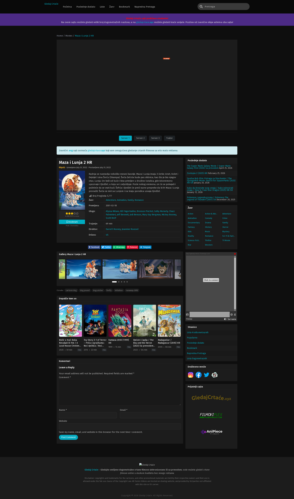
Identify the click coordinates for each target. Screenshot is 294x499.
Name (63, 410)
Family (131, 200)
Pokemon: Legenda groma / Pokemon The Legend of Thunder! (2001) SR (207, 198)
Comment (65, 377)
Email (123, 410)
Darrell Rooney (113, 229)
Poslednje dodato (195, 343)
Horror (225, 227)
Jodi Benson (135, 214)
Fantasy (191, 227)
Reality (191, 236)
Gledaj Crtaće (51, 3)
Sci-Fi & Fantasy (229, 236)
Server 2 (140, 138)
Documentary (194, 222)
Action (190, 214)
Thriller (208, 240)
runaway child (132, 290)
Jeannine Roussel (130, 229)
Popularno (192, 337)
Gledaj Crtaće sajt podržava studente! (147, 18)
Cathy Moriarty (161, 211)
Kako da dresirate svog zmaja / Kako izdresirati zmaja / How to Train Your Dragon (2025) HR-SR (210, 189)
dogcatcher (98, 290)
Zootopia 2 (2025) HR (197, 173)
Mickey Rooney (169, 214)
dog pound (85, 290)
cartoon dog (71, 290)
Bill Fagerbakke (128, 211)
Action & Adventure (212, 214)
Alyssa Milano (112, 211)
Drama (208, 222)
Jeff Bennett (123, 214)
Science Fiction (194, 240)
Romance (139, 200)
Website (63, 421)
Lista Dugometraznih (197, 358)
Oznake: (60, 290)
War (189, 245)
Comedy (208, 218)
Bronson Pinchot (145, 211)
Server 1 (125, 138)
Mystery (225, 231)
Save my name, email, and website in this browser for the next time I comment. (101, 432)
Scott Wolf (111, 218)
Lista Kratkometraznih (197, 332)
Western (209, 245)
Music (207, 231)
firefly (108, 290)
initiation (119, 290)
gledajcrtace (145, 22)
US (107, 235)
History (208, 227)
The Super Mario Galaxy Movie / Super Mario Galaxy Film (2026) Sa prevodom (209, 167)
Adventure (111, 200)
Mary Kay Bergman (151, 214)
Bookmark (192, 348)
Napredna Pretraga (196, 353)
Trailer (169, 138)
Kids (190, 231)
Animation (121, 200)
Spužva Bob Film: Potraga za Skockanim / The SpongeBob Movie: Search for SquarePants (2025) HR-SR (211, 180)
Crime (224, 218)
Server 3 (155, 138)
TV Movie (226, 240)
